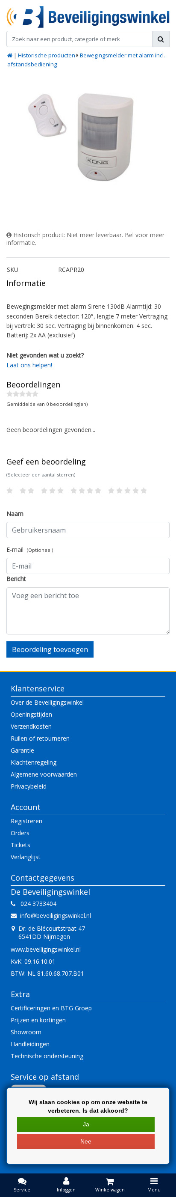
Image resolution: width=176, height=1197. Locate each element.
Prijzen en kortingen (38, 1020)
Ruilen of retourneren (40, 738)
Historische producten (46, 55)
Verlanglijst (26, 857)
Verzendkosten (31, 726)
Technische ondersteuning (47, 1056)
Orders (20, 833)
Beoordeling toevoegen (50, 649)
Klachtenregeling (33, 762)
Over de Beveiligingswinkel (47, 702)
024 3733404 (35, 903)
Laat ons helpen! (29, 365)
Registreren (26, 821)
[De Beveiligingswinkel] (88, 17)
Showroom (26, 1032)
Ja (86, 1124)
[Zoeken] (161, 39)
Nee (85, 1141)
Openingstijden (31, 714)
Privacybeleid (29, 786)
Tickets (20, 845)
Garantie (22, 750)
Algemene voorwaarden (44, 774)
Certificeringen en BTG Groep (51, 1008)
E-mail (29, 549)
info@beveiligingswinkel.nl (55, 915)
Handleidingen (30, 1044)
